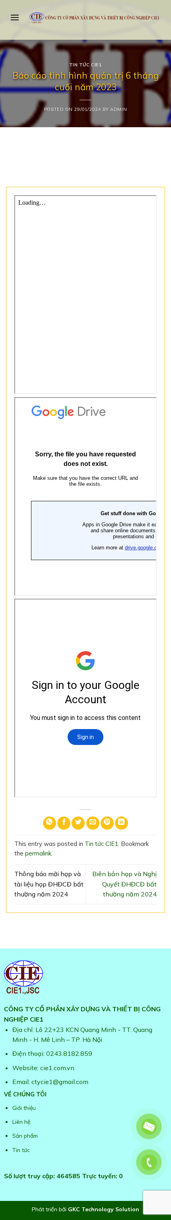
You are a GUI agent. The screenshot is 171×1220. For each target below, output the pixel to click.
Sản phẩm (25, 1135)
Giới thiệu (24, 1107)
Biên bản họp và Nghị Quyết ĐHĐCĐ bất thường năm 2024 (124, 884)
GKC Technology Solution (103, 1209)
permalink (38, 853)
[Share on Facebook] (63, 823)
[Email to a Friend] (92, 823)
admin (118, 109)
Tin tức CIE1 (85, 65)
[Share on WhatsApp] (49, 823)
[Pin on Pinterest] (107, 823)
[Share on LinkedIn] (121, 823)
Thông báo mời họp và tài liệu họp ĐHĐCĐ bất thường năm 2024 (49, 884)
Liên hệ (21, 1121)
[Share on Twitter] (78, 823)
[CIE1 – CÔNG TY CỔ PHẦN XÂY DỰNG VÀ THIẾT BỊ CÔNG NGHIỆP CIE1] (94, 18)
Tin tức (21, 1149)
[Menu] (14, 17)
